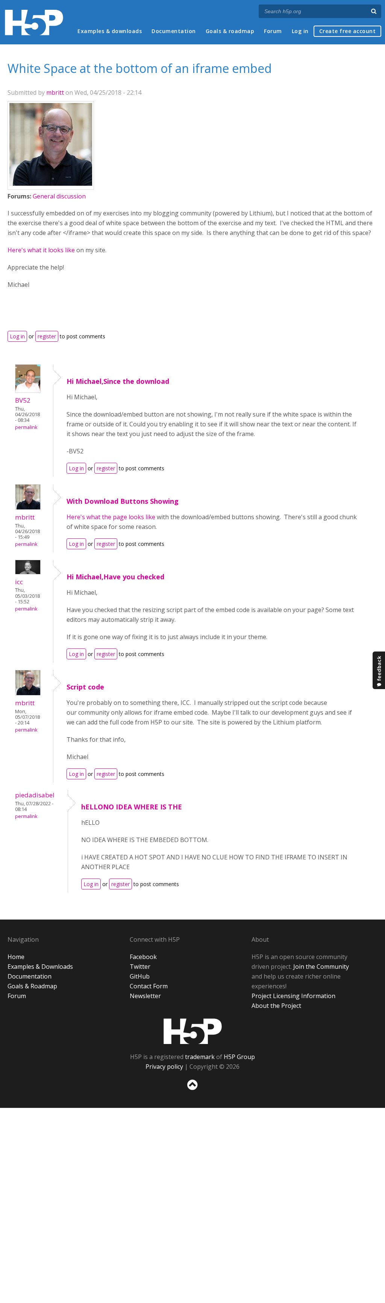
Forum (273, 31)
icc (19, 581)
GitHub (140, 976)
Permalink (26, 427)
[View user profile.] (50, 183)
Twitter (140, 966)
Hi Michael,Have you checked (115, 576)
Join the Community (321, 966)
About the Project (276, 1005)
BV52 (22, 400)
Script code (85, 686)
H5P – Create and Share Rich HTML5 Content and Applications (34, 22)
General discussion (59, 196)
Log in (300, 31)
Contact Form (149, 986)
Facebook (143, 957)
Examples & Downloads (40, 966)
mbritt (55, 92)
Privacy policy (164, 1066)
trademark (200, 1057)
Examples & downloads (109, 31)
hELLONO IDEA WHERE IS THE (131, 806)
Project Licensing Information (293, 996)
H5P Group (239, 1057)
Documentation (174, 31)
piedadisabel (35, 795)
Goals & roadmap (230, 31)
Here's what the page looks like (111, 517)
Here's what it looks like (41, 250)
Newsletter (145, 996)
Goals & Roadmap (32, 986)
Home (16, 957)
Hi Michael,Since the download (118, 381)
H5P (192, 1031)
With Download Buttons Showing (123, 501)
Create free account (347, 31)
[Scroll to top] (192, 1091)
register (47, 336)
